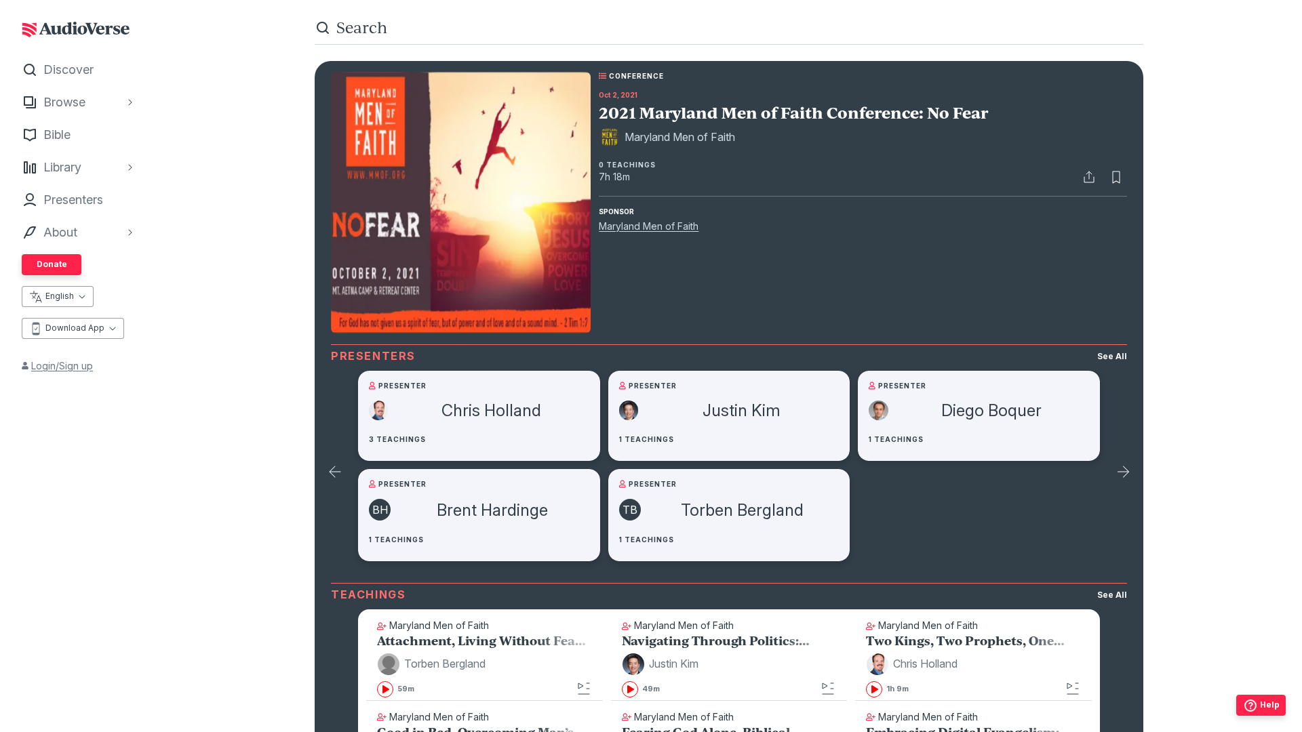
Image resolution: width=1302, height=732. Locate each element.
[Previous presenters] (335, 473)
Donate (52, 264)
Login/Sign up (62, 366)
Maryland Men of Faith (648, 226)
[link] (484, 667)
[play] (385, 689)
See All (1112, 356)
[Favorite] (1116, 177)
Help (1270, 704)
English (59, 296)
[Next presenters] (1123, 473)
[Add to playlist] (584, 688)
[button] (433, 664)
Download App (74, 328)
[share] (1089, 177)
